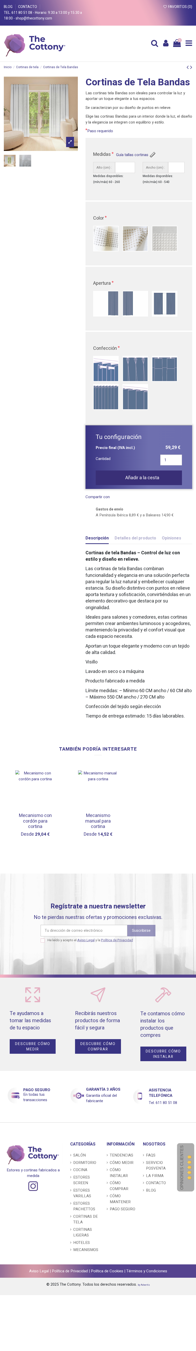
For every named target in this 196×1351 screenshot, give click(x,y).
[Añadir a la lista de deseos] (51, 778)
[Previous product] (188, 67)
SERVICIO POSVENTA (156, 1165)
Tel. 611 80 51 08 (18, 12)
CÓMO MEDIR (121, 1162)
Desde (35, 834)
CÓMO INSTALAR (119, 1173)
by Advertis (144, 1285)
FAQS (150, 1155)
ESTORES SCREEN (81, 1180)
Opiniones (171, 538)
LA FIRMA (155, 1176)
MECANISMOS (85, 1250)
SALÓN (79, 1155)
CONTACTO (28, 6)
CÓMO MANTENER (120, 1199)
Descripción (97, 538)
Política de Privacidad (117, 940)
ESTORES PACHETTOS (84, 1206)
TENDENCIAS (121, 1155)
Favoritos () (179, 6)
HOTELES (81, 1242)
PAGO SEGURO (36, 1090)
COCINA (80, 1170)
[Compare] (51, 788)
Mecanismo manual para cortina (98, 821)
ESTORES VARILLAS (82, 1193)
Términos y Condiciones (146, 1271)
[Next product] (191, 67)
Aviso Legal (86, 940)
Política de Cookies (107, 1271)
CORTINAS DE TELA (85, 1219)
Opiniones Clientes (182, 1167)
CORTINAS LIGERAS (82, 1232)
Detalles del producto (135, 538)
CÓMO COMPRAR (119, 1186)
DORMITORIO (84, 1162)
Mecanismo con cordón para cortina (35, 821)
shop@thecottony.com (34, 18)
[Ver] (51, 797)
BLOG (8, 6)
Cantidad (103, 459)
